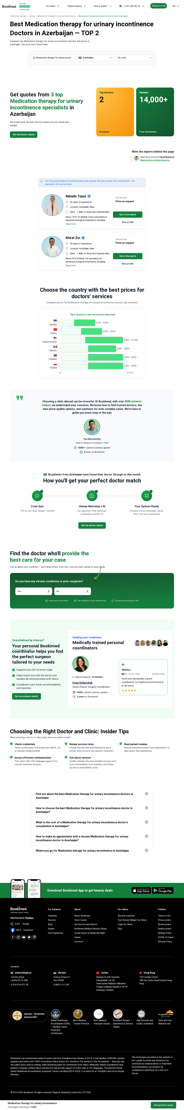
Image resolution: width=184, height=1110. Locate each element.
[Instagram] (18, 937)
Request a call (158, 5)
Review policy (164, 924)
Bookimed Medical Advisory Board (90, 928)
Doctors (52, 920)
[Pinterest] (34, 937)
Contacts (78, 941)
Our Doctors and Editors (85, 924)
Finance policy (164, 928)
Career (77, 937)
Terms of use (164, 915)
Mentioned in (18, 917)
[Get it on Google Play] (162, 890)
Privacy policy (164, 920)
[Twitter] (29, 937)
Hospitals (52, 915)
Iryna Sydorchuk (82, 682)
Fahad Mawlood (166, 157)
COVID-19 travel (165, 937)
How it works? (100, 6)
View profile (128, 222)
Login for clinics (125, 924)
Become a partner (126, 915)
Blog (50, 924)
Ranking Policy (165, 933)
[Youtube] (23, 937)
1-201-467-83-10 (132, 6)
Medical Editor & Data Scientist (155, 160)
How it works (80, 920)
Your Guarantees (55, 933)
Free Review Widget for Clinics (132, 920)
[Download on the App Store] (141, 890)
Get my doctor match (163, 1105)
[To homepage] (9, 6)
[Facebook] (13, 937)
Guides (51, 928)
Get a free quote (127, 214)
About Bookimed (82, 915)
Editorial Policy (165, 941)
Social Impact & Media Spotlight (89, 933)
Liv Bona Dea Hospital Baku (96, 212)
